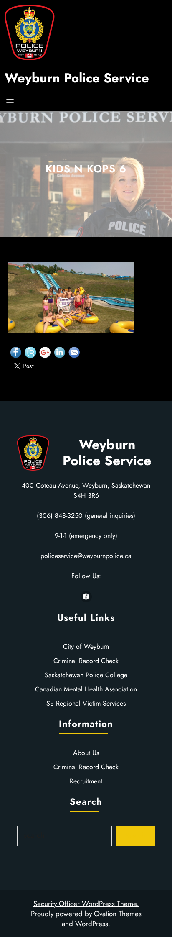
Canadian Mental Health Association (86, 689)
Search (135, 835)
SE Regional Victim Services (86, 703)
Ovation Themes (118, 914)
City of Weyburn (86, 646)
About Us (86, 753)
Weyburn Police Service (77, 78)
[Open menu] (10, 101)
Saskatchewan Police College (86, 675)
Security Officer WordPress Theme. (86, 904)
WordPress (91, 924)
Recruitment (86, 781)
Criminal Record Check (86, 661)
